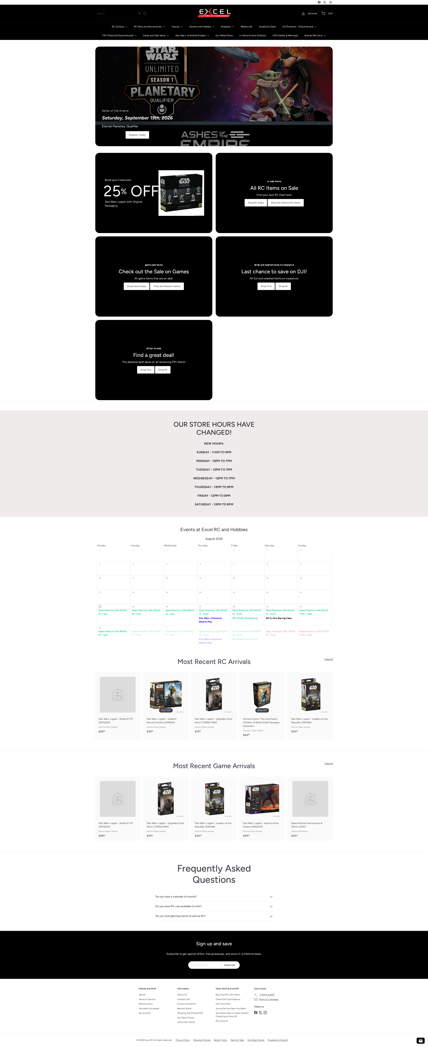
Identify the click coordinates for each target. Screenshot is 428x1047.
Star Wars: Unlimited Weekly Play (210, 620)
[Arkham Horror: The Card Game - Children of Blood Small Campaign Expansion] (262, 706)
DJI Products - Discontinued (298, 26)
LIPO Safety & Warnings (285, 35)
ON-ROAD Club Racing (244, 618)
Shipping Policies (202, 1040)
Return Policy (220, 1040)
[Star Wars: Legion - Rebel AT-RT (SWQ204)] (117, 704)
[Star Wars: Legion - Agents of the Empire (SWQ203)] (262, 809)
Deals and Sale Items (154, 35)
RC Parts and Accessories (148, 26)
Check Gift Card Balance (228, 999)
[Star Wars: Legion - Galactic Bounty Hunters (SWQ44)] (165, 704)
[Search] (145, 13)
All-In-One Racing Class (279, 618)
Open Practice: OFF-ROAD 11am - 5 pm (314, 633)
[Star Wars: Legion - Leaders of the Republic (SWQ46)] (310, 704)
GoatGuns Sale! (267, 26)
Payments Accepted (149, 1008)
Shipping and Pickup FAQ (190, 1013)
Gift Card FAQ (223, 1004)
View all (328, 659)
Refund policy (146, 1004)
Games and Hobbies (200, 26)
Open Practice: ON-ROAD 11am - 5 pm (313, 612)
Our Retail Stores (185, 1017)
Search (142, 994)
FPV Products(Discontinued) (118, 35)
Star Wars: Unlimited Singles (190, 35)
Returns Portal (184, 1008)
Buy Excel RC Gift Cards (228, 994)
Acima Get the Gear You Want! (231, 1008)
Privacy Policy (183, 1040)
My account (145, 1013)
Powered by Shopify (278, 1040)
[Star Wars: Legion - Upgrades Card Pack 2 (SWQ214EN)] (214, 704)
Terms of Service (147, 999)
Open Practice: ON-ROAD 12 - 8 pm (213, 612)
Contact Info (183, 999)
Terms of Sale (237, 1040)
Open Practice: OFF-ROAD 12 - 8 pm (280, 633)
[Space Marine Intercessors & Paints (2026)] (310, 809)
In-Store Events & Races (252, 35)
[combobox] (122, 13)
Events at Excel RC (186, 1004)
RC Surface (118, 26)
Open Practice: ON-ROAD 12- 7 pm (112, 612)
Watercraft (246, 26)
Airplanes (226, 26)
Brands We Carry (314, 35)
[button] (139, 13)
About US (182, 994)
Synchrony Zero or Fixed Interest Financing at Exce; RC (232, 1015)
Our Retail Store (224, 35)
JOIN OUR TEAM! (186, 1022)
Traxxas (176, 26)
